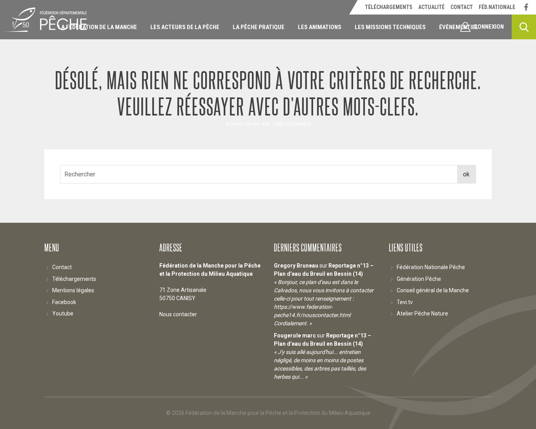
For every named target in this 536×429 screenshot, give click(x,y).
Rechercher (524, 27)
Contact (62, 267)
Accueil (234, 123)
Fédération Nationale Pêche (431, 267)
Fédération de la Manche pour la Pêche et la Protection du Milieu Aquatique (45, 19)
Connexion (489, 26)
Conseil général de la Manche (433, 290)
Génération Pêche (419, 279)
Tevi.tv (405, 302)
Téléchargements (74, 279)
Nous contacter (178, 314)
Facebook (64, 302)
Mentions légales (73, 290)
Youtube (62, 313)
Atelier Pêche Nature (422, 313)
